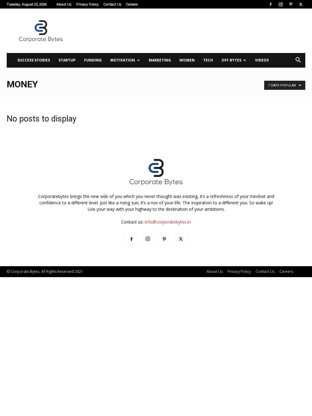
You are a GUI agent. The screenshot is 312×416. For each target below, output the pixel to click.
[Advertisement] (194, 31)
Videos (262, 60)
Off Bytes (231, 60)
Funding (93, 60)
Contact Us (112, 4)
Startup (67, 60)
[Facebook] (270, 4)
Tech (208, 60)
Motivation (122, 60)
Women (187, 60)
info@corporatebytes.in (168, 222)
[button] (298, 61)
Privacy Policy (87, 4)
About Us (63, 4)
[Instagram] (280, 4)
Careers (132, 4)
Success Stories (33, 60)
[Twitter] (300, 4)
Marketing (160, 60)
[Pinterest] (290, 4)
